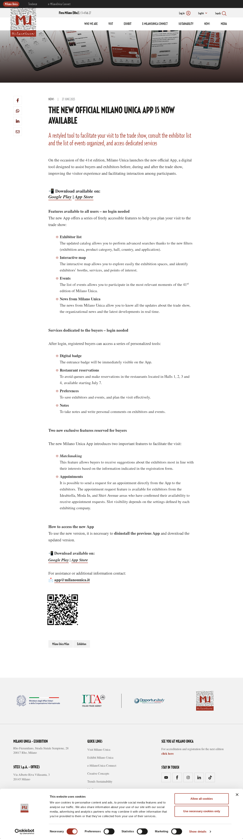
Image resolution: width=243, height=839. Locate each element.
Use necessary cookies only (201, 811)
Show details (197, 831)
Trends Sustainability (99, 781)
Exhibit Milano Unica (100, 757)
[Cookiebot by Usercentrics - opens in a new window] (24, 831)
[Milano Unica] (23, 21)
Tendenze (32, 4)
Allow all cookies (201, 798)
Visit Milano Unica (98, 749)
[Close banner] (237, 794)
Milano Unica (11, 4)
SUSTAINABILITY (185, 23)
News (51, 99)
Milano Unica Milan (60, 644)
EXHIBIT (127, 23)
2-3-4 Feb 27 (75, 13)
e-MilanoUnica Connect (59, 4)
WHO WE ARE (91, 23)
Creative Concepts (98, 773)
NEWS (207, 23)
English (201, 13)
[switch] (109, 831)
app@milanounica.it (72, 580)
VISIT (110, 23)
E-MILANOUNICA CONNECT (155, 23)
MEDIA (224, 23)
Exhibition (81, 644)
